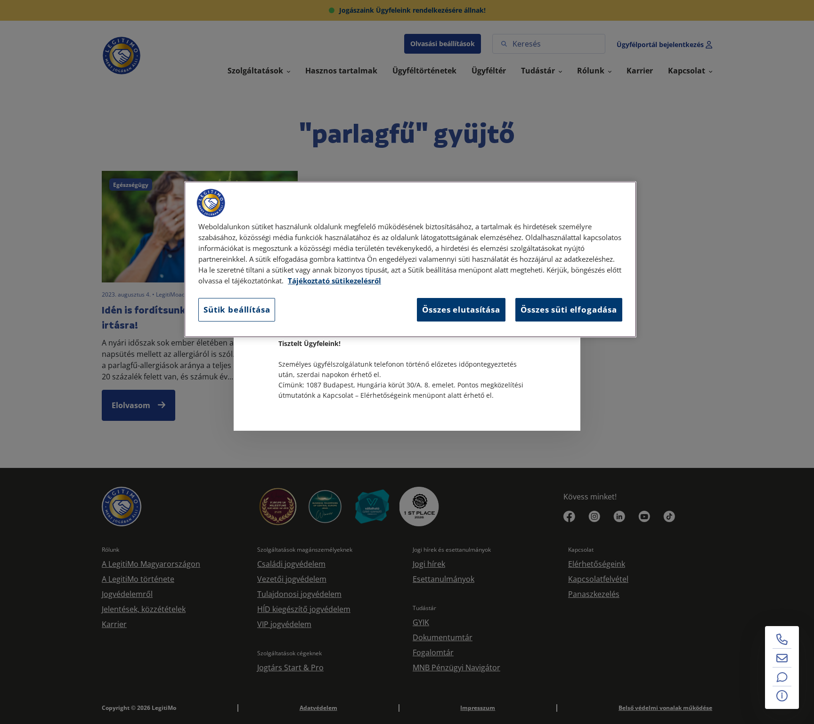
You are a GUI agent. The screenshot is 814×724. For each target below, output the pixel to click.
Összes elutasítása (461, 309)
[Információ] (782, 695)
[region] (410, 259)
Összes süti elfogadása (569, 309)
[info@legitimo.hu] (782, 658)
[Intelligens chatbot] (782, 677)
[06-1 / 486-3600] (782, 639)
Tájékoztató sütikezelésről (334, 281)
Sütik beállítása (237, 309)
